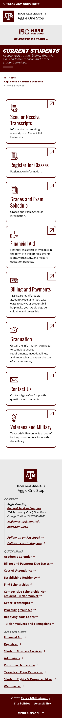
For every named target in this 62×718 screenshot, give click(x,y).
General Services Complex (24, 508)
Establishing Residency (20, 578)
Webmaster (12, 686)
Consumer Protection (19, 665)
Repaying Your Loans (19, 617)
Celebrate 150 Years (29, 39)
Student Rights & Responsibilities (28, 679)
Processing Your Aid (18, 610)
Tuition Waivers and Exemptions (27, 624)
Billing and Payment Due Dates (27, 563)
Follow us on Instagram (24, 543)
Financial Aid (13, 637)
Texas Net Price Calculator (23, 672)
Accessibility (42, 703)
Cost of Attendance (18, 570)
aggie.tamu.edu (17, 527)
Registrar (11, 644)
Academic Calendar (18, 557)
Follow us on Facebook (23, 537)
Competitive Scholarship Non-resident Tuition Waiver (26, 594)
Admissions (12, 658)
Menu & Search (29, 713)
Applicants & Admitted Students (23, 81)
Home (12, 77)
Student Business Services (23, 651)
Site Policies (22, 703)
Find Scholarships (16, 584)
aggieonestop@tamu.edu (23, 521)
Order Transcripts (17, 603)
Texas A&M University (23, 3)
